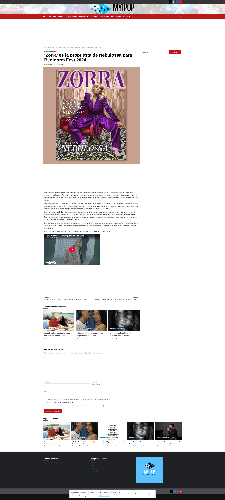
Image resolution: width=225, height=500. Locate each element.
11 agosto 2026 (55, 338)
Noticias (61, 16)
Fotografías (104, 16)
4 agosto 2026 (111, 445)
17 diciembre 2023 (57, 64)
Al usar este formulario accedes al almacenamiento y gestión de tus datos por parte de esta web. (75, 406)
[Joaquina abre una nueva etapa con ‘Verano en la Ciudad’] (58, 320)
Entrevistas (83, 16)
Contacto (126, 16)
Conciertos (94, 16)
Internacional (48, 328)
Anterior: (66, 298)
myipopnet (48, 64)
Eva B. (159, 445)
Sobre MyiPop (47, 2)
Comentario (48, 358)
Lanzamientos (72, 16)
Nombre (47, 382)
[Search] (181, 16)
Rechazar (138, 494)
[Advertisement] (112, 32)
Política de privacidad (66, 402)
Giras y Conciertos (105, 437)
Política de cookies (104, 496)
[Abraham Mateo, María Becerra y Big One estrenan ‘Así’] (91, 320)
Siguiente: (116, 298)
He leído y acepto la (60, 402)
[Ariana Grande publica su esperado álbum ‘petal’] (124, 320)
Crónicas (52, 16)
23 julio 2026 (165, 445)
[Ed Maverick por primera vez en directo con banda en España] (112, 431)
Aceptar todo (127, 494)
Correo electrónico (96, 383)
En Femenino (116, 16)
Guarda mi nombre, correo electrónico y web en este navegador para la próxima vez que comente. (78, 399)
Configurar (149, 494)
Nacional (55, 51)
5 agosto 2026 (88, 338)
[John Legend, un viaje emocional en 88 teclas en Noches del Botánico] (168, 431)
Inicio (45, 16)
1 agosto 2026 (120, 338)
